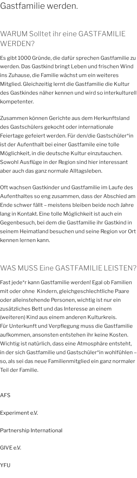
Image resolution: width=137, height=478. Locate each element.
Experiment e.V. (19, 413)
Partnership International (31, 430)
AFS (5, 395)
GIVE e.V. (10, 448)
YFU (5, 465)
